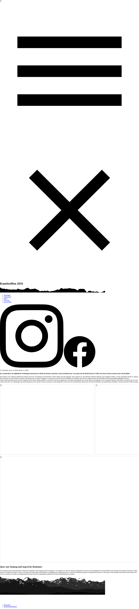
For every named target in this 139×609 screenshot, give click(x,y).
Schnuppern (7, 297)
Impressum (7, 605)
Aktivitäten (7, 295)
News (5, 298)
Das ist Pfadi (7, 302)
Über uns (6, 300)
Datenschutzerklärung (10, 606)
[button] (69, 140)
